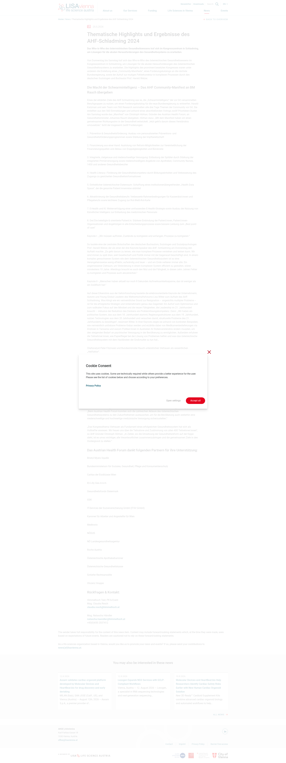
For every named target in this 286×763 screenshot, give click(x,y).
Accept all (195, 400)
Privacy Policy (93, 385)
